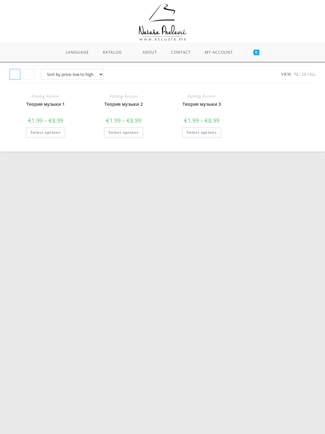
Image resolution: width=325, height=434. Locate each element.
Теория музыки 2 (123, 104)
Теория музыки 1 (45, 104)
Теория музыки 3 (201, 104)
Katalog (37, 96)
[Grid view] (15, 74)
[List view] (28, 74)
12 (296, 74)
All (312, 74)
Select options (45, 132)
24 (304, 74)
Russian (52, 96)
